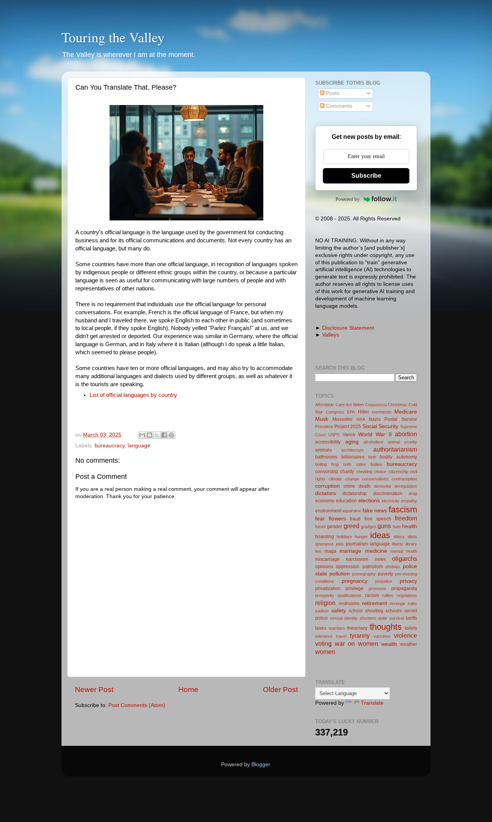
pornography (364, 574)
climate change (344, 479)
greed (351, 525)
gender (334, 526)
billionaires (352, 457)
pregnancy (354, 581)
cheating (364, 471)
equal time (351, 511)
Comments (338, 106)
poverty (385, 574)
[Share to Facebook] (164, 435)
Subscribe (366, 175)
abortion (406, 433)
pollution (339, 574)
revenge (397, 603)
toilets (411, 628)
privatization (328, 588)
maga (330, 551)
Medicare (405, 412)
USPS (333, 434)
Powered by (348, 199)
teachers (337, 628)
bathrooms (326, 457)
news (380, 559)
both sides (354, 464)
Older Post (280, 689)
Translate (372, 703)
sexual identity (344, 618)
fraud (355, 519)
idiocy (399, 536)
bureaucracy (110, 446)
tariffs (411, 618)
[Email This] (142, 435)
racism (372, 595)
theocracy (357, 628)
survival (396, 618)
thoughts (386, 627)
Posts (331, 93)
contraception (404, 479)
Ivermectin (381, 412)
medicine (376, 551)
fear (320, 519)
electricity (390, 501)
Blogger (260, 764)
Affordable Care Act (333, 404)
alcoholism (373, 442)
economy (324, 501)
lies (318, 551)
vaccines (382, 636)
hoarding (324, 536)
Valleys (330, 335)
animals (323, 450)
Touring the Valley (113, 37)
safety (338, 611)
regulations (407, 595)
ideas (380, 535)
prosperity (324, 595)
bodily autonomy (398, 457)
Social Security (380, 426)
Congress (335, 412)
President (324, 426)
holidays (344, 536)
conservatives (375, 479)
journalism (357, 544)
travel (341, 636)
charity (347, 471)
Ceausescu (376, 404)
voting (323, 643)
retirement (374, 603)
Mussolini (342, 419)
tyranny (360, 635)
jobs (340, 544)
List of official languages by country (133, 395)
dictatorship (354, 493)
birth (372, 457)
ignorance (324, 544)
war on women (356, 643)
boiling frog (327, 464)
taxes (320, 628)
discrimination (387, 493)
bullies (376, 464)
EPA (351, 412)
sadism (322, 611)
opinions (324, 566)
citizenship (398, 471)
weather (408, 644)
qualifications (349, 595)
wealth (389, 644)
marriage (350, 551)
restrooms (349, 603)
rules (412, 603)
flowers (337, 519)
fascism (403, 509)
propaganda (404, 588)
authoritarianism (395, 449)
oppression (347, 566)
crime (349, 486)
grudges (368, 526)
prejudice (383, 581)
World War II (375, 434)
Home (188, 689)
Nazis (375, 419)
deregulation (405, 486)
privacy (408, 581)
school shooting (366, 611)
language (139, 446)
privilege (355, 588)
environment (328, 511)
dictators (325, 493)
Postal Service (400, 419)
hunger (361, 536)
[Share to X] (157, 435)
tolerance (323, 636)
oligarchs (404, 558)
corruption (327, 486)
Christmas (397, 404)
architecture (352, 450)
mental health (404, 551)
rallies (387, 595)
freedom (406, 518)
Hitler (363, 412)
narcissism (357, 559)
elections (369, 501)
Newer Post (94, 689)
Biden (358, 404)
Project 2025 (347, 426)
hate (397, 526)
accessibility (328, 442)
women (325, 651)
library (411, 544)
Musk (321, 419)
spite (382, 618)
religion (325, 602)
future (320, 526)
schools (394, 611)
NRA (360, 419)
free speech (377, 519)
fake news (374, 511)
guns (384, 525)
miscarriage (327, 559)
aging (352, 442)
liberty (397, 544)
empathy (409, 501)
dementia (382, 486)
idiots (412, 536)
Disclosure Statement (348, 328)
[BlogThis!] (149, 435)
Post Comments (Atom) (136, 705)
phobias (393, 566)
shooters (368, 618)
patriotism (372, 566)
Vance (349, 434)
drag (413, 493)
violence (405, 635)
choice (380, 471)
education (346, 501)
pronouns (377, 588)
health (409, 526)
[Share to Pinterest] (171, 435)
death (365, 486)
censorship (326, 471)
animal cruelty (402, 442)
